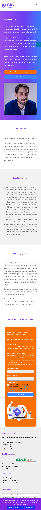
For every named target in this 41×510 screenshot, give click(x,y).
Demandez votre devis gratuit (20, 72)
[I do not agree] (39, 504)
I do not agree (19, 507)
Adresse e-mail (12, 375)
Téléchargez (20, 394)
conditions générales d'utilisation (19, 389)
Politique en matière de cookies (13, 483)
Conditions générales (9, 478)
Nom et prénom (13, 368)
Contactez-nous (20, 77)
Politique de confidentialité (11, 480)
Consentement (12, 383)
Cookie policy (30, 507)
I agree (10, 507)
